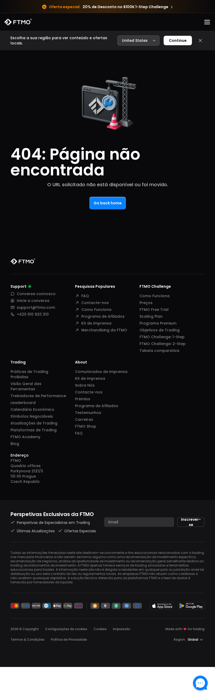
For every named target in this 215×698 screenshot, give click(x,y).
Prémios (82, 399)
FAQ (85, 296)
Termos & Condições (27, 639)
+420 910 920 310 (33, 314)
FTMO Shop (85, 426)
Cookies (100, 629)
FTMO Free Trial (154, 309)
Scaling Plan (151, 316)
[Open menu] (207, 22)
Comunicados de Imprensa (101, 371)
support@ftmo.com (36, 307)
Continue (178, 40)
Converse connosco (36, 293)
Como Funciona (96, 309)
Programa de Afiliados (103, 316)
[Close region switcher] (200, 40)
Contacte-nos (95, 302)
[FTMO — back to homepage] (18, 22)
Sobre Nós (85, 385)
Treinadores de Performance (38, 395)
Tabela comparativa (159, 350)
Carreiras (84, 419)
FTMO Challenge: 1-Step (162, 337)
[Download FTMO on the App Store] (162, 605)
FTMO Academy (25, 436)
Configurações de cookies (66, 629)
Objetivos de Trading (159, 330)
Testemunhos (88, 412)
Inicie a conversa (33, 300)
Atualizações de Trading (33, 423)
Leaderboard (23, 402)
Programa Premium (157, 323)
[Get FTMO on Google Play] (191, 605)
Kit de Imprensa (96, 323)
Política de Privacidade (69, 639)
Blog (14, 443)
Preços (146, 302)
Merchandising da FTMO (104, 330)
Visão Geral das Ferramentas (25, 386)
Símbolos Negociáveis (31, 416)
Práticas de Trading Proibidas (29, 374)
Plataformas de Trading (33, 430)
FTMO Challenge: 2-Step (162, 343)
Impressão (121, 629)
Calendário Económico (32, 409)
